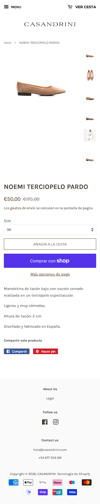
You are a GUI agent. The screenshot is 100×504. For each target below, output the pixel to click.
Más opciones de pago (50, 274)
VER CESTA (85, 7)
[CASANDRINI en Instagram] (55, 423)
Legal (50, 398)
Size (7, 220)
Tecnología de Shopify (73, 474)
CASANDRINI (46, 474)
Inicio (7, 42)
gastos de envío (22, 208)
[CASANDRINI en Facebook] (45, 423)
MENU (15, 7)
